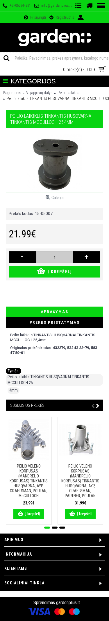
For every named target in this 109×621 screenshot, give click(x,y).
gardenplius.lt (68, 602)
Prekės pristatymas (55, 323)
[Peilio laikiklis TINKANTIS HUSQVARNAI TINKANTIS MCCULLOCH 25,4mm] (54, 163)
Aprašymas (54, 312)
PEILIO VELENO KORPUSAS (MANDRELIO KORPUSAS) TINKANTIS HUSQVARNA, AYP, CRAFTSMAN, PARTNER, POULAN (80, 481)
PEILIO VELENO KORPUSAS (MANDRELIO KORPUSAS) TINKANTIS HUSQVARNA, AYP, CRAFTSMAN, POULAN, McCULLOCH (29, 481)
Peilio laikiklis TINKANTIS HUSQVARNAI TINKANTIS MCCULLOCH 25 (48, 380)
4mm (13, 390)
